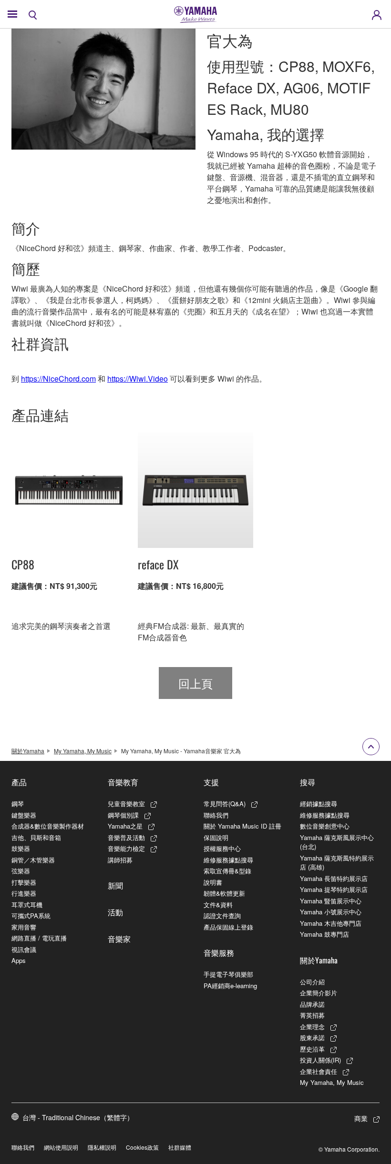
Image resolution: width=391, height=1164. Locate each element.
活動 (115, 912)
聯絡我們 (216, 815)
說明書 (213, 882)
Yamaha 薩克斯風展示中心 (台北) (337, 842)
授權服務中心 (222, 848)
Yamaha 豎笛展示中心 (330, 900)
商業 (361, 1118)
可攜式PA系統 (31, 915)
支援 (211, 782)
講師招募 (120, 859)
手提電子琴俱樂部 (228, 974)
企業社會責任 (318, 1071)
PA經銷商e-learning (230, 985)
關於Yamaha (27, 751)
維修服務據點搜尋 (228, 859)
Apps (18, 960)
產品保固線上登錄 (228, 926)
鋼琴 (17, 803)
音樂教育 (123, 782)
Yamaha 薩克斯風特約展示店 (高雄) (337, 862)
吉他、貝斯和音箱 (36, 837)
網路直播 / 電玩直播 (39, 937)
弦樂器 (20, 870)
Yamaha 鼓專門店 (324, 934)
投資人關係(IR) (320, 1059)
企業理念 (312, 1026)
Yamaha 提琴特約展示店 (334, 889)
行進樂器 (23, 893)
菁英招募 (312, 1015)
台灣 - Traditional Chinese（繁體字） (78, 1117)
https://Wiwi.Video (137, 378)
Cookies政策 (142, 1147)
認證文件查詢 (222, 915)
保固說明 (216, 837)
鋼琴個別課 (123, 815)
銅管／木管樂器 (33, 859)
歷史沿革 (312, 1048)
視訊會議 (23, 949)
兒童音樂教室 (126, 803)
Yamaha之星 (125, 825)
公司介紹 (312, 981)
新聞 (115, 885)
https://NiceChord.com (58, 378)
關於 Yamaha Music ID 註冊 (242, 825)
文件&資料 (218, 904)
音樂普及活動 (126, 837)
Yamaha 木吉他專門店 (330, 923)
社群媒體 (179, 1147)
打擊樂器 (23, 882)
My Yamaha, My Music (83, 751)
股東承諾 (312, 1037)
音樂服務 (219, 952)
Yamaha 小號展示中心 (330, 911)
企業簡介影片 (318, 992)
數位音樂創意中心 (325, 825)
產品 (19, 782)
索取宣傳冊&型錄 (227, 870)
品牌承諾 (312, 1004)
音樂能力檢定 (126, 848)
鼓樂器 (20, 848)
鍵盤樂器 (23, 815)
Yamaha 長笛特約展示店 (334, 878)
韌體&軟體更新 (224, 893)
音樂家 (119, 938)
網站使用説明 (61, 1147)
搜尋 (307, 782)
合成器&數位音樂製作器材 (47, 825)
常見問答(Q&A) (225, 803)
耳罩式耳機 (26, 904)
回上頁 (195, 683)
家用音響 (23, 926)
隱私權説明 (102, 1147)
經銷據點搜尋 (318, 803)
